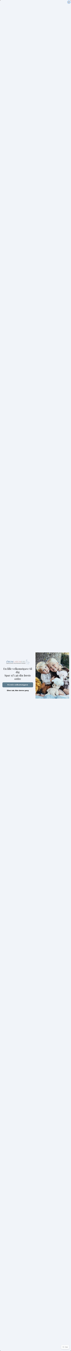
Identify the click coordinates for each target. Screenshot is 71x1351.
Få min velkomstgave (17, 685)
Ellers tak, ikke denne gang (18, 690)
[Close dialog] (68, 2)
